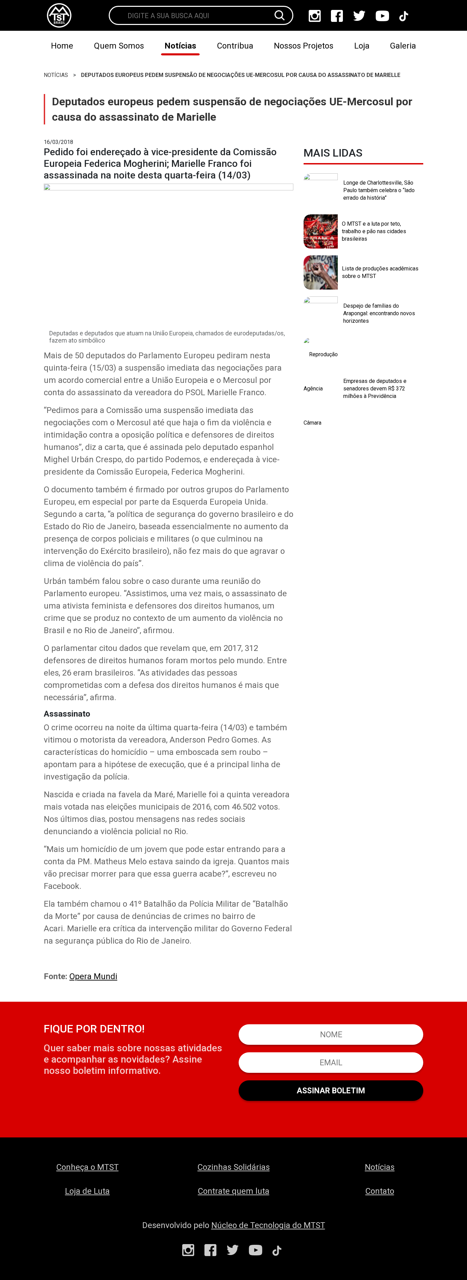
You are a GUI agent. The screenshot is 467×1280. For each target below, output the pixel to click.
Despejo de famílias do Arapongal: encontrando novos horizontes (379, 313)
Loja (362, 46)
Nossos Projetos (303, 46)
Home (62, 46)
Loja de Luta (87, 1191)
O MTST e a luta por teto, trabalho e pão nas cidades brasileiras (374, 231)
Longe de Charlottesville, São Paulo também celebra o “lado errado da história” (379, 190)
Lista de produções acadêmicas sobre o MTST (380, 272)
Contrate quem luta (233, 1191)
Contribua (235, 46)
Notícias (180, 46)
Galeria (403, 46)
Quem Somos (119, 46)
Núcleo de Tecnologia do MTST (268, 1225)
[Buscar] (280, 15)
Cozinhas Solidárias (234, 1167)
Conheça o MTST (87, 1167)
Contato (379, 1191)
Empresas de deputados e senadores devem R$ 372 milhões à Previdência (374, 388)
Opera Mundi (93, 976)
